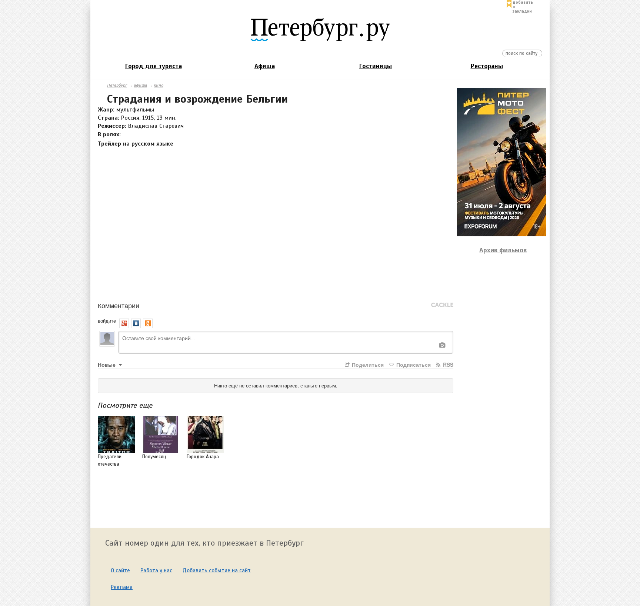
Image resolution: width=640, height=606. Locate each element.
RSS (447, 364)
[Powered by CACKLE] (442, 305)
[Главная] (320, 29)
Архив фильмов (503, 250)
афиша (140, 85)
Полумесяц (154, 457)
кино (158, 85)
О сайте (120, 570)
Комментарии (118, 305)
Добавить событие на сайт (217, 570)
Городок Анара (203, 457)
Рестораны (487, 66)
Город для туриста (153, 66)
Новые (107, 364)
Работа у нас (156, 570)
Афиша (264, 66)
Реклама (122, 587)
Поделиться (367, 364)
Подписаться (413, 364)
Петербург (117, 85)
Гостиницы (375, 66)
